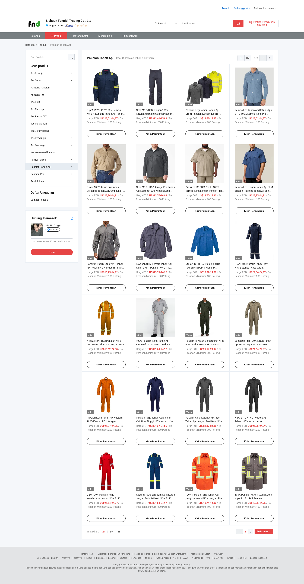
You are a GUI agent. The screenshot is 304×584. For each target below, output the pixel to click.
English (54, 557)
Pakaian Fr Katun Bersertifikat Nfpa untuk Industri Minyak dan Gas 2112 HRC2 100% (204, 344)
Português (136, 557)
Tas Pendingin (38, 138)
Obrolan (54, 229)
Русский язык (162, 557)
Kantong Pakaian (40, 87)
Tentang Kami (80, 35)
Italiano (148, 557)
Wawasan (218, 553)
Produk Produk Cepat (200, 553)
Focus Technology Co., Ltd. (142, 564)
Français (100, 557)
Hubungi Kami (130, 35)
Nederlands (197, 557)
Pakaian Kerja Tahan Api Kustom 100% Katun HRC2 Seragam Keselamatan (104, 421)
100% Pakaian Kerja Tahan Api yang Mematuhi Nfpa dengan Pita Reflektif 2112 (203, 498)
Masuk (226, 8)
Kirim (52, 252)
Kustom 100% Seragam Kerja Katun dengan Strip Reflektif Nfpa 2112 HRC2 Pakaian (155, 498)
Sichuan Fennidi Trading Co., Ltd (68, 21)
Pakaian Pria (38, 174)
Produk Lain (37, 181)
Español (112, 557)
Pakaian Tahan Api (41, 166)
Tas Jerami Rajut (40, 130)
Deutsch (123, 557)
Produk (58, 35)
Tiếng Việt (241, 557)
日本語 (89, 557)
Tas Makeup (37, 109)
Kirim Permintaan (106, 133)
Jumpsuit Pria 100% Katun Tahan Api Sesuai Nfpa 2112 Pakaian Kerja (253, 344)
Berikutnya (262, 531)
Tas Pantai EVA (39, 116)
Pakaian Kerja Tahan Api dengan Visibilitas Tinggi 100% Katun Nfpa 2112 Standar (154, 421)
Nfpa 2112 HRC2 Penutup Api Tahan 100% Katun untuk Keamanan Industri (251, 421)
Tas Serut (36, 80)
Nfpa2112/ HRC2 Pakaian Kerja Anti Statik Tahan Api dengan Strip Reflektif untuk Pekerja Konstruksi (105, 344)
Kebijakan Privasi (142, 553)
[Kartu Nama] (71, 218)
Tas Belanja (37, 73)
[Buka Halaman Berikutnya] (270, 58)
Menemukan (105, 35)
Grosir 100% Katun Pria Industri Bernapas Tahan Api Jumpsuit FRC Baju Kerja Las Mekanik (106, 190)
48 (119, 531)
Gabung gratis (242, 8)
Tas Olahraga (38, 145)
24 (103, 531)
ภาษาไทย (218, 557)
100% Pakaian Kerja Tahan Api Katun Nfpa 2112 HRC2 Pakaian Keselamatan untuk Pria (153, 344)
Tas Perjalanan (39, 123)
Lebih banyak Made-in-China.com (170, 553)
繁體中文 (78, 557)
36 (111, 531)
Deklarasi (102, 553)
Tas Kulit (35, 102)
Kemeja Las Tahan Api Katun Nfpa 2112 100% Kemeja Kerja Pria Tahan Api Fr (253, 113)
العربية (185, 557)
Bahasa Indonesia (258, 557)
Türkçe (230, 557)
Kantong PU (37, 94)
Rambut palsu (38, 159)
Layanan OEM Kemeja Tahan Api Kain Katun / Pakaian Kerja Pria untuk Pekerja (154, 267)
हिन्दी (208, 557)
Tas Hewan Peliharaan (43, 152)
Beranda (35, 35)
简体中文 (66, 557)
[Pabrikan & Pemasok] (48, 7)
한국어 (175, 557)
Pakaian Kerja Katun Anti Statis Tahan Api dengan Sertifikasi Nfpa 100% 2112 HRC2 (203, 421)
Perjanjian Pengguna (120, 553)
